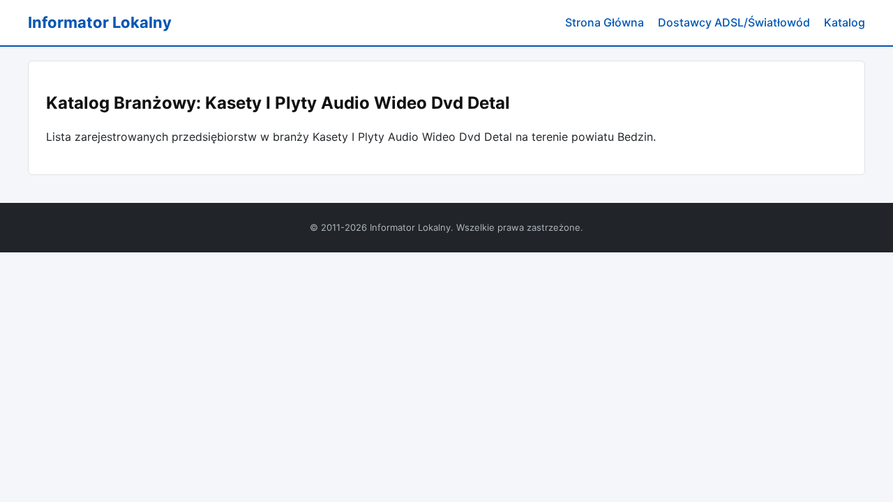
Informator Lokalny (100, 22)
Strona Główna (604, 22)
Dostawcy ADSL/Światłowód (734, 22)
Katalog (844, 22)
